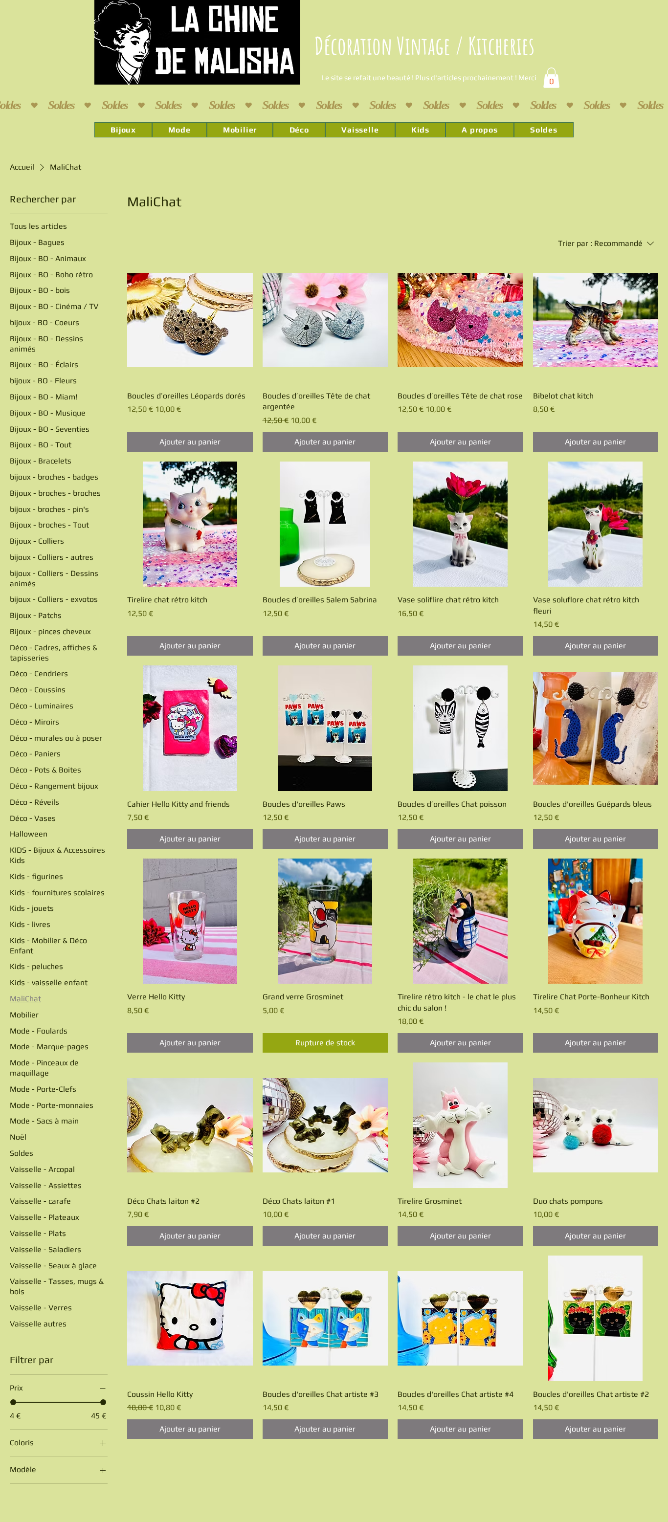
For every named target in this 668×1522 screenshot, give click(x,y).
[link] (551, 77)
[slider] (13, 1402)
